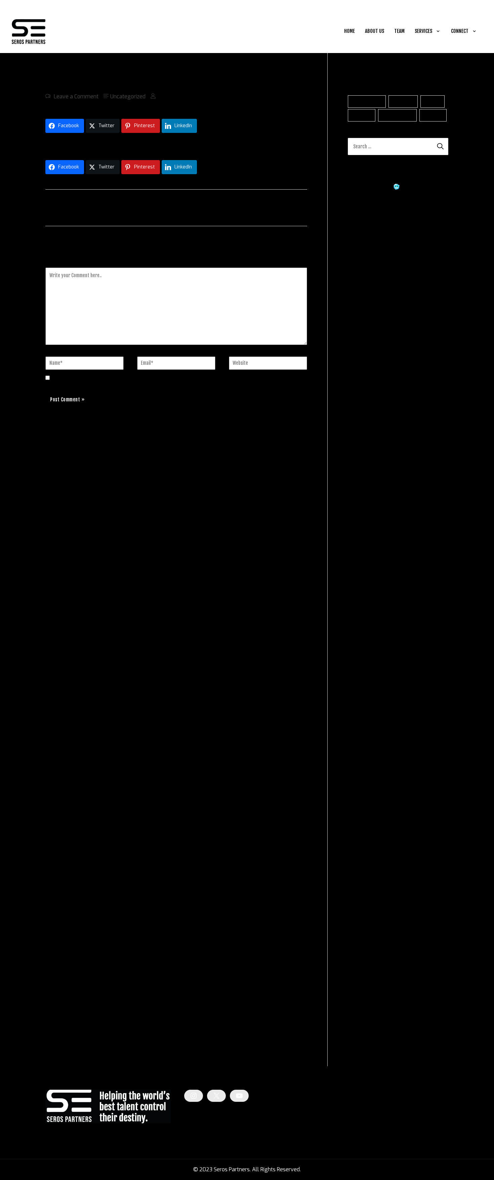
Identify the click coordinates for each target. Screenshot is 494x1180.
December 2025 (368, 596)
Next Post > (290, 207)
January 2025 (365, 729)
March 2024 (362, 849)
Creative (362, 115)
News (355, 960)
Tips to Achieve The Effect (399, 436)
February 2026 (366, 572)
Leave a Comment (76, 96)
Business (403, 101)
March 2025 (363, 704)
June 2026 (361, 523)
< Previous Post (67, 207)
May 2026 (360, 535)
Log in (355, 1009)
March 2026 (363, 559)
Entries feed (362, 1021)
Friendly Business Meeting (404, 384)
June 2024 (360, 813)
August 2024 (364, 789)
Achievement (367, 101)
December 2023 (367, 886)
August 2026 (364, 499)
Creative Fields (366, 947)
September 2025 (369, 632)
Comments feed (367, 1033)
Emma (356, 384)
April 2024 (361, 837)
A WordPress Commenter (379, 352)
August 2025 (364, 644)
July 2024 (360, 801)
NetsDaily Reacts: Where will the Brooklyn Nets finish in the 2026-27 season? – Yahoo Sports (391, 220)
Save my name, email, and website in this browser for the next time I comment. (150, 378)
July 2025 (360, 656)
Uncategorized (128, 96)
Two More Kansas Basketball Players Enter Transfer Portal (117, 144)
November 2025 (368, 608)
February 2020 (366, 898)
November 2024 (368, 753)
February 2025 (366, 717)
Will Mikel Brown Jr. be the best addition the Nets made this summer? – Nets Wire (396, 254)
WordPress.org (366, 1045)
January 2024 (364, 874)
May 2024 (360, 825)
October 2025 (365, 620)
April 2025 (361, 692)
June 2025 (361, 668)
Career (432, 101)
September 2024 (368, 777)
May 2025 (360, 680)
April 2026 (361, 547)
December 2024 (367, 741)
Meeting (433, 115)
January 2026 (365, 584)
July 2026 (360, 511)
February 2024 (366, 862)
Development (397, 115)
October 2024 (365, 765)
